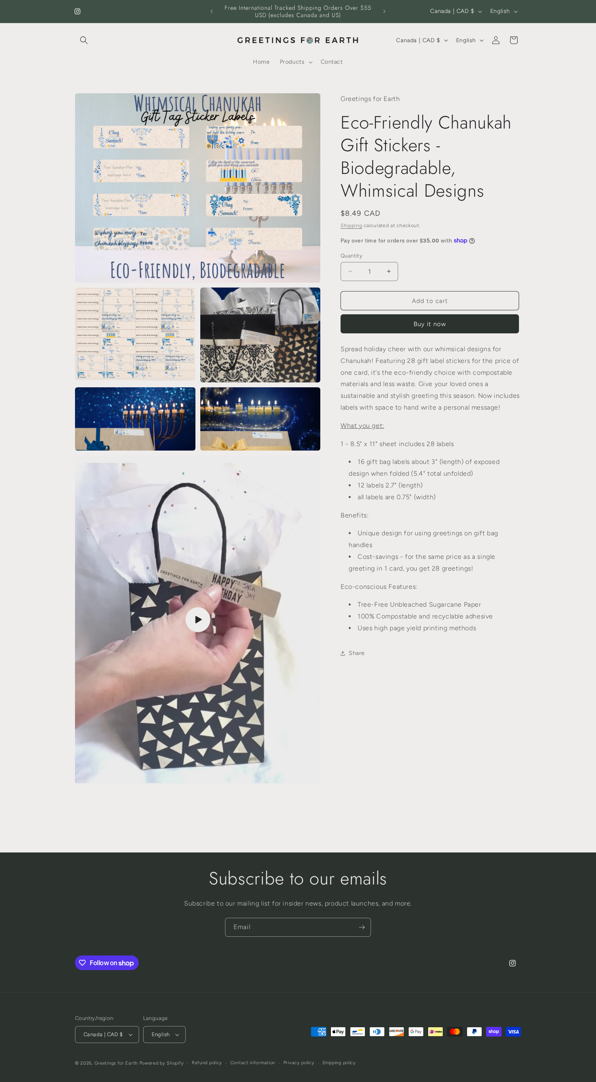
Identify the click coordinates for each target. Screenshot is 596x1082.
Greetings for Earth (116, 1063)
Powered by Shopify (161, 1063)
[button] (84, 40)
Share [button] (357, 653)
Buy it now (430, 324)
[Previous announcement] (212, 11)
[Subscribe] (362, 927)
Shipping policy (339, 1062)
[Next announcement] (384, 11)
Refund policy (207, 1062)
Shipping (351, 225)
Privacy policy (299, 1062)
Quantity (351, 255)
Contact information (252, 1062)
